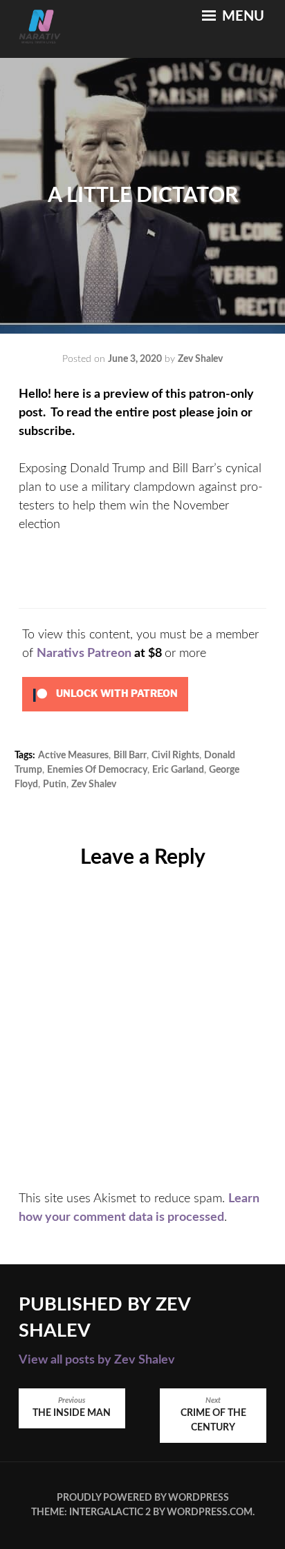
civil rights (175, 755)
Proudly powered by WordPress (143, 1498)
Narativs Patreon (84, 653)
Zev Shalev (200, 359)
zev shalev (93, 784)
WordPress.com (209, 1512)
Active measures (73, 755)
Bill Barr (130, 755)
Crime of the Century (213, 1415)
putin (54, 784)
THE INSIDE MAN (72, 1408)
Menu (241, 16)
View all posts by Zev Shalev (97, 1360)
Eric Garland (178, 770)
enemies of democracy (97, 770)
